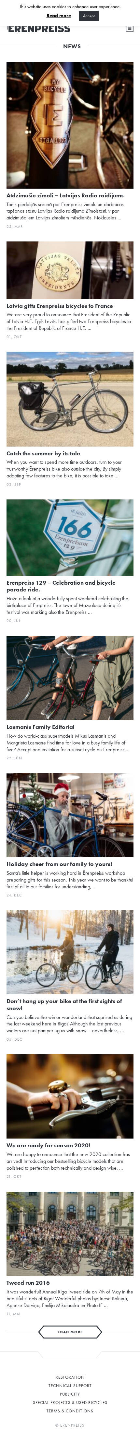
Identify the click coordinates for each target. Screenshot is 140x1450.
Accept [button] (89, 15)
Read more (59, 15)
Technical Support (70, 1385)
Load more (70, 1332)
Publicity (70, 1394)
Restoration (70, 1377)
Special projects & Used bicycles (70, 1402)
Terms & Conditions (70, 1411)
